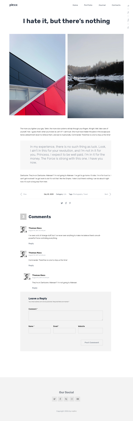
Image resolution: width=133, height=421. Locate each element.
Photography (78, 194)
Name (31, 326)
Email (56, 326)
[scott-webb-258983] (37, 74)
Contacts (116, 5)
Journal (102, 5)
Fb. (128, 27)
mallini (74, 411)
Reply (31, 243)
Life (64, 194)
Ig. (128, 6)
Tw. (128, 12)
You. (128, 20)
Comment (33, 309)
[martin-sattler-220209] (96, 76)
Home (75, 5)
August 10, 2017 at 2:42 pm (37, 230)
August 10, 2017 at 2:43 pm (37, 255)
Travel (85, 194)
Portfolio (88, 5)
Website (81, 326)
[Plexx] (13, 5)
